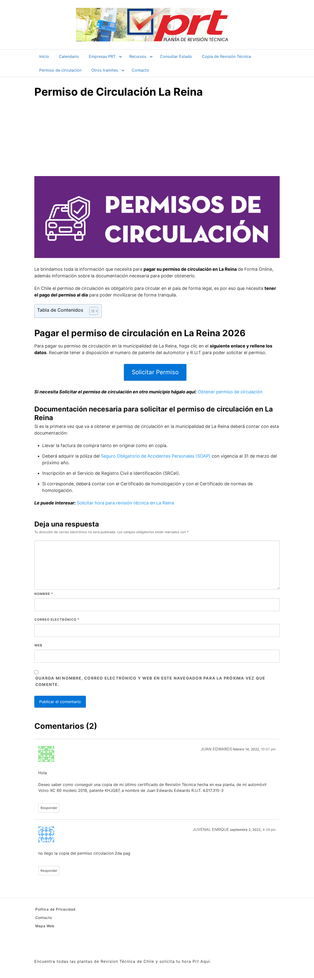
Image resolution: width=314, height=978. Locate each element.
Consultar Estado (176, 56)
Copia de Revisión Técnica (226, 56)
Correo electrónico (56, 619)
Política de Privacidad (55, 909)
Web (38, 645)
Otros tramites (104, 70)
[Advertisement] (157, 139)
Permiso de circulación (60, 70)
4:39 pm (269, 830)
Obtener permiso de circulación (230, 391)
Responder (48, 808)
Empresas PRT (102, 56)
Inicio (44, 56)
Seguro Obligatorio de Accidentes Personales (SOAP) (155, 456)
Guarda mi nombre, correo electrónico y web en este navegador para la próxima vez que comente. (150, 681)
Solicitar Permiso (155, 372)
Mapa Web (44, 926)
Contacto (140, 70)
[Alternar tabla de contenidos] (91, 311)
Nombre (43, 594)
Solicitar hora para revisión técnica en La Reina (125, 502)
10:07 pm (268, 749)
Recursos (137, 56)
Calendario (69, 56)
